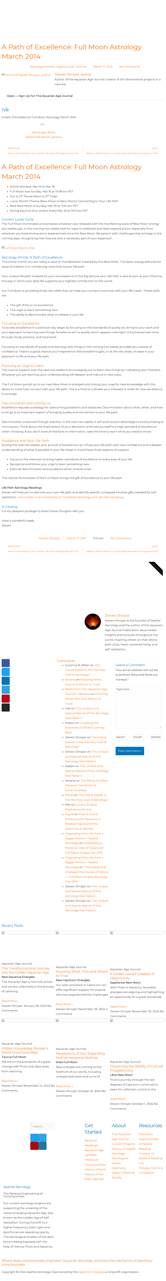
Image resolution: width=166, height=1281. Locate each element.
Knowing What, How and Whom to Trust (86, 698)
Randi (69, 795)
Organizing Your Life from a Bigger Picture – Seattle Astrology (84, 838)
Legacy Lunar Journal (71, 66)
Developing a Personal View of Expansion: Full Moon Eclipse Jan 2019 (84, 847)
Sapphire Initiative (90, 1272)
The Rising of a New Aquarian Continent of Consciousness (86, 785)
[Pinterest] (6, 699)
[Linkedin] (6, 681)
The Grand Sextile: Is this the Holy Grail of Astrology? (85, 670)
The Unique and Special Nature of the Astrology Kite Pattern (87, 713)
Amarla (70, 679)
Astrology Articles (42, 66)
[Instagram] (6, 707)
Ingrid (69, 814)
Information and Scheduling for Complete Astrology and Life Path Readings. (70, 497)
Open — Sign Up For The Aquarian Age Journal (40, 95)
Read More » (10, 1001)
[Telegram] (6, 690)
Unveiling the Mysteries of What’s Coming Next (85, 727)
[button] (83, 96)
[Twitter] (6, 672)
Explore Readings (108, 597)
